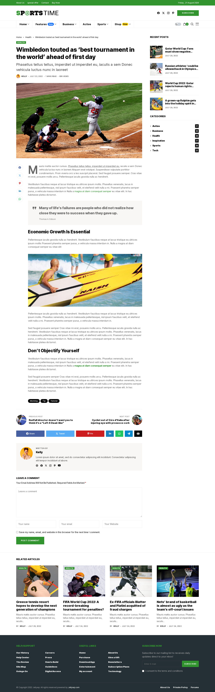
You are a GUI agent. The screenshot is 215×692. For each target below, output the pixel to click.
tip (44, 401)
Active (175, 126)
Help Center (22, 657)
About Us (113, 652)
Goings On (22, 671)
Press (48, 657)
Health (28, 37)
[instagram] (168, 13)
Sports (175, 145)
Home (19, 37)
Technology (114, 671)
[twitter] (163, 13)
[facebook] (158, 13)
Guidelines (51, 666)
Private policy (180, 687)
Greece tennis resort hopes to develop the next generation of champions (36, 605)
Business (175, 131)
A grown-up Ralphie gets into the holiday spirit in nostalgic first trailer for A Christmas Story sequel (181, 105)
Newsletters (115, 662)
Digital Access (53, 671)
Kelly (24, 76)
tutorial (54, 401)
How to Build (51, 662)
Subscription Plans (118, 666)
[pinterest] (173, 13)
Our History (22, 652)
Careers (50, 652)
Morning (34, 401)
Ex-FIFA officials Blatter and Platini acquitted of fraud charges (128, 605)
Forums (195, 687)
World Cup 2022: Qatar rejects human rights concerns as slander (179, 86)
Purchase (84, 657)
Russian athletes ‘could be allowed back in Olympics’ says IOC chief (181, 68)
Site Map (21, 666)
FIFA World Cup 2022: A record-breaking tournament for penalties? (83, 605)
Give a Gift (113, 657)
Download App (87, 662)
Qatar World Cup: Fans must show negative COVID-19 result (179, 51)
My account (85, 671)
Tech (175, 150)
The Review (22, 662)
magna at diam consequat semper (92, 191)
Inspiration (175, 140)
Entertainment (87, 666)
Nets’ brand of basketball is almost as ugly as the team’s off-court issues (176, 605)
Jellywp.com (73, 687)
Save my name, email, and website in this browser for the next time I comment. (59, 532)
